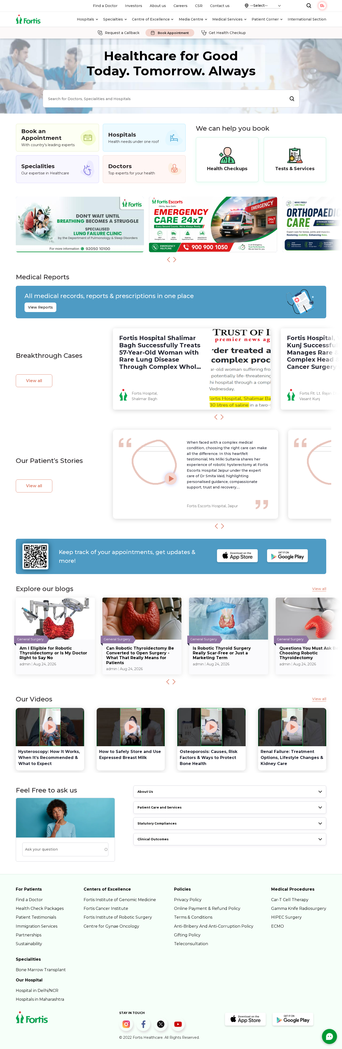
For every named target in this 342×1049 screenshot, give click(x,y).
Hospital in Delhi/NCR (37, 990)
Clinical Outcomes (152, 839)
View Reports (40, 307)
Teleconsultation (191, 943)
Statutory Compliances (157, 823)
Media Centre (191, 19)
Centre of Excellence (151, 19)
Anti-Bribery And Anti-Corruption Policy (213, 926)
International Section (307, 19)
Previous (168, 259)
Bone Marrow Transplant (41, 969)
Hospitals (85, 19)
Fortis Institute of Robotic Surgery (118, 917)
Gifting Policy (187, 935)
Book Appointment (173, 33)
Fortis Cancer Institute (106, 908)
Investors (133, 6)
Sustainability (29, 943)
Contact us (220, 6)
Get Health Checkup (227, 33)
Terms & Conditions (193, 917)
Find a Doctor (105, 6)
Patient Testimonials (36, 917)
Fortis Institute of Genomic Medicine (120, 899)
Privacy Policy (188, 899)
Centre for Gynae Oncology (111, 926)
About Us (145, 792)
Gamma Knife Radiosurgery (298, 908)
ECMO (277, 926)
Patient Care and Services (159, 807)
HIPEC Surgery (286, 917)
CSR (199, 6)
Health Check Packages (40, 908)
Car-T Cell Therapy (289, 899)
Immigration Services (36, 926)
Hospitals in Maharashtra (40, 999)
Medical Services (227, 19)
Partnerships (28, 935)
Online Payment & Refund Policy (207, 908)
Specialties (113, 19)
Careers (181, 6)
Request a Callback (122, 33)
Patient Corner (265, 19)
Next (175, 259)
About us (158, 6)
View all (34, 380)
